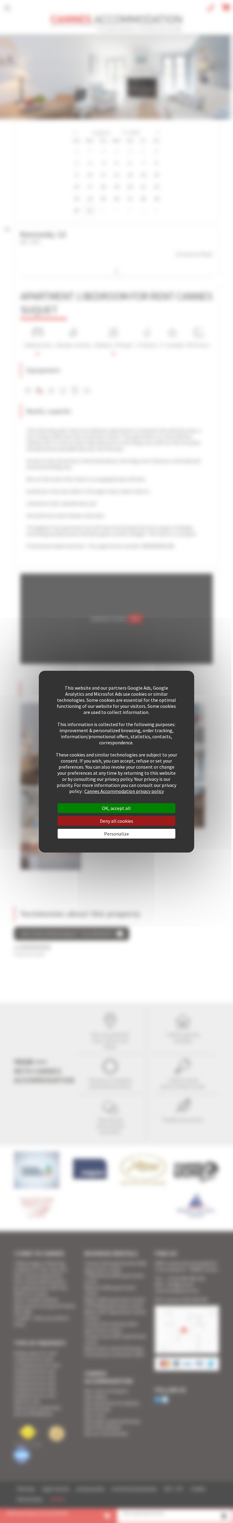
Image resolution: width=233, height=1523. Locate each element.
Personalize (116, 834)
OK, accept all (116, 808)
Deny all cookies (116, 821)
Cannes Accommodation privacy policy (124, 791)
